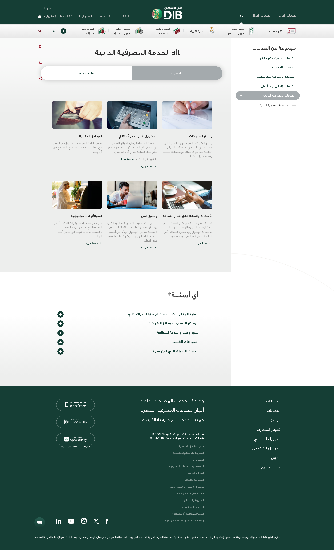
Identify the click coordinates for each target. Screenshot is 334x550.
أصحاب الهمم (196, 473)
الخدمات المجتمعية (192, 507)
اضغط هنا (127, 159)
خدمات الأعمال (261, 15)
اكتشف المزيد (149, 166)
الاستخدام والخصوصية (190, 493)
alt (241, 15)
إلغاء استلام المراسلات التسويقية (184, 520)
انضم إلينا (85, 16)
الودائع (275, 420)
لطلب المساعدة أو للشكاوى (188, 513)
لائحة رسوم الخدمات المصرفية (186, 466)
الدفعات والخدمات (283, 67)
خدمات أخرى (270, 467)
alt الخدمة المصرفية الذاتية (274, 105)
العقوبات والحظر (194, 480)
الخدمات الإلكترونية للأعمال (278, 86)
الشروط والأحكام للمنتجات (188, 453)
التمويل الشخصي (266, 448)
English (48, 8)
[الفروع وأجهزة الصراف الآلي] (36, 47)
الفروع (275, 458)
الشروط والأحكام (194, 500)
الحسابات (273, 401)
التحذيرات (198, 459)
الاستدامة (105, 16)
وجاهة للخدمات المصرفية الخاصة (172, 401)
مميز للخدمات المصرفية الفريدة (173, 420)
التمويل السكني (267, 439)
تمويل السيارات (268, 429)
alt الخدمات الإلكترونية (58, 16)
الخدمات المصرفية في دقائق (277, 58)
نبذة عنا (123, 16)
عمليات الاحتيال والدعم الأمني (186, 486)
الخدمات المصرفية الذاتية (279, 95)
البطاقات (273, 410)
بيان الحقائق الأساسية (191, 446)
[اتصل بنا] (36, 63)
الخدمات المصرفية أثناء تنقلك (276, 76)
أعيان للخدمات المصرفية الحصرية (172, 410)
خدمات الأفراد (287, 15)
